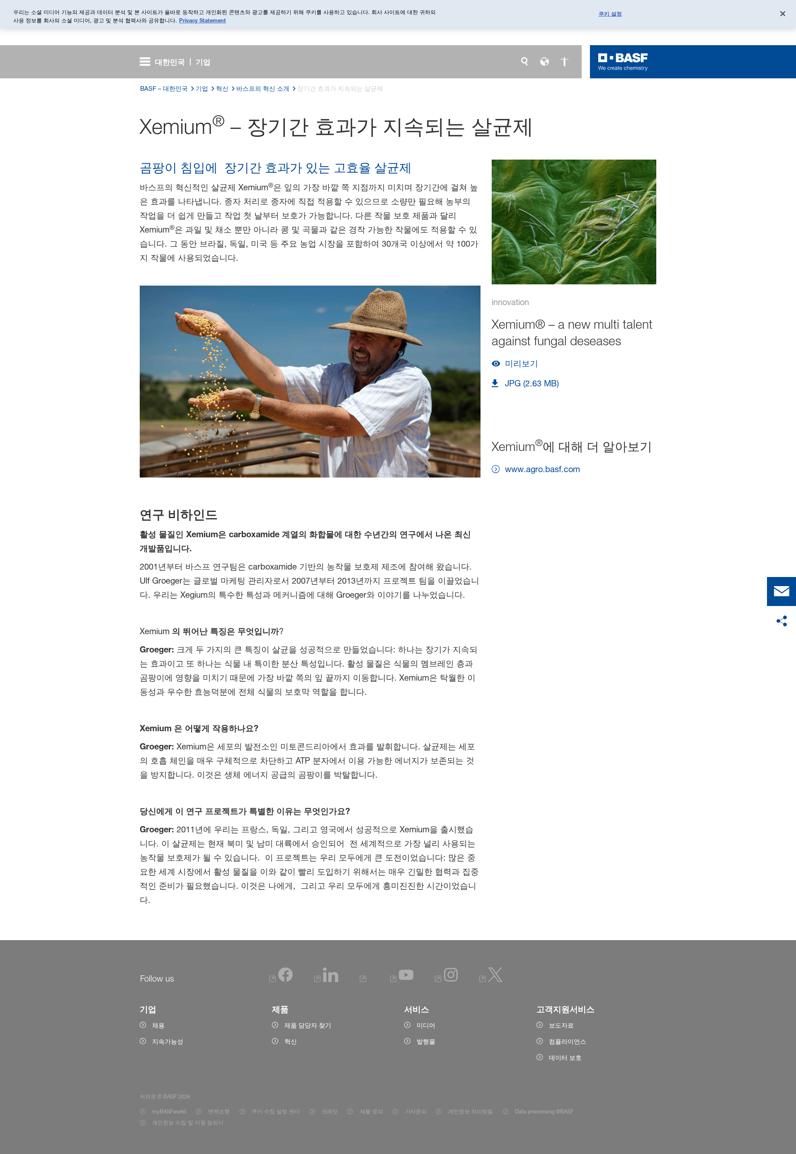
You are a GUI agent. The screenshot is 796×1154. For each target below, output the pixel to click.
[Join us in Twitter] (491, 979)
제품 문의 (371, 1111)
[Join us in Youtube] (402, 979)
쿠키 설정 (610, 13)
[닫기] (783, 14)
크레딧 (330, 1111)
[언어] (544, 62)
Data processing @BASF (544, 1111)
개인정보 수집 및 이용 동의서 (187, 1122)
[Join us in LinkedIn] (326, 979)
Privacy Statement (202, 20)
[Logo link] (623, 62)
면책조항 (219, 1111)
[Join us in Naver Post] (364, 979)
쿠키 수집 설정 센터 (276, 1111)
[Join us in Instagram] (446, 979)
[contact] (781, 591)
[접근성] (564, 62)
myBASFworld (169, 1111)
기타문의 (415, 1111)
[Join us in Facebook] (281, 979)
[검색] (524, 62)
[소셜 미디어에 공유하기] (781, 621)
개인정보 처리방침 (470, 1111)
